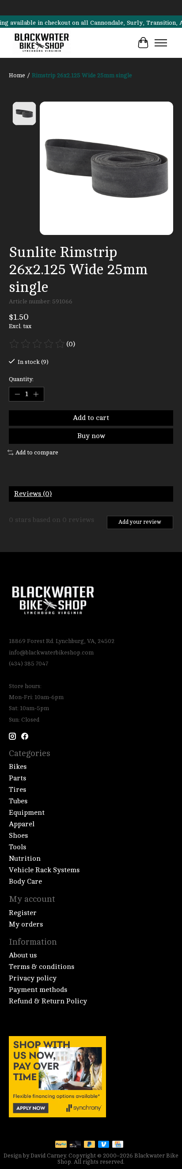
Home (17, 75)
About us (23, 955)
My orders (26, 924)
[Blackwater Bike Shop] (41, 42)
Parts (17, 778)
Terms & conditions (41, 967)
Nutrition (25, 859)
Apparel (21, 824)
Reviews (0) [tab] (33, 494)
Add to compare (36, 452)
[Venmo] (104, 1145)
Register (23, 913)
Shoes (18, 836)
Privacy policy (33, 978)
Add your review (139, 522)
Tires (17, 790)
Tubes (18, 801)
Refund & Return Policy (48, 1001)
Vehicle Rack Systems (44, 870)
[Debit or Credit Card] (75, 1145)
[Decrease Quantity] (17, 394)
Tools (17, 847)
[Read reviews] (37, 344)
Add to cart (91, 418)
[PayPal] (61, 1145)
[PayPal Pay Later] (89, 1145)
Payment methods (38, 990)
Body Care (25, 881)
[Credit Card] (117, 1145)
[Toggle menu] (161, 43)
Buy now (91, 436)
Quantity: (21, 379)
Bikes (18, 767)
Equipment (27, 813)
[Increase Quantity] (36, 394)
